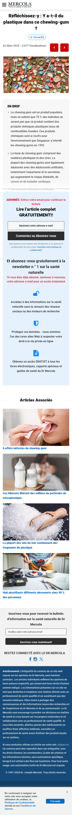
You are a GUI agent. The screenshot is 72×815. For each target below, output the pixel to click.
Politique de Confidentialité (19, 802)
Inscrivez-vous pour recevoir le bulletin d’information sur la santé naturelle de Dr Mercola (36, 619)
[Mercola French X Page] (41, 659)
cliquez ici (63, 744)
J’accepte (55, 801)
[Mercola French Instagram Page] (35, 659)
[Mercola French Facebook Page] (30, 659)
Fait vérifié (38, 37)
